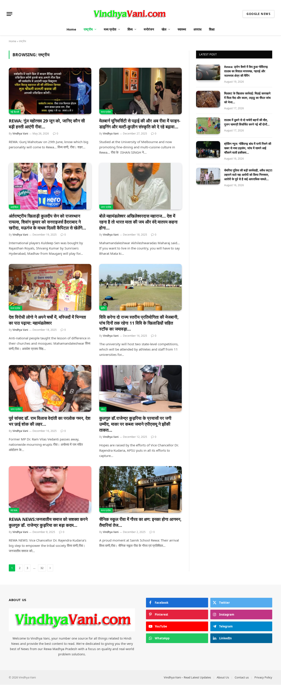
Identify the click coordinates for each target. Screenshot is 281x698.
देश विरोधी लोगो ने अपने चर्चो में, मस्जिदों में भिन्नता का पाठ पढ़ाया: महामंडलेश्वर (47, 320)
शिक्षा (211, 29)
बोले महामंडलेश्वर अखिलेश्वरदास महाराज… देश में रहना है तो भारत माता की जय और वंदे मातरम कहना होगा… (138, 222)
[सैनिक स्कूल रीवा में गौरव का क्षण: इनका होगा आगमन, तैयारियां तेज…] (140, 489)
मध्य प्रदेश (110, 29)
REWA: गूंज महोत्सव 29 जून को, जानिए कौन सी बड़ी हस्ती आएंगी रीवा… (47, 124)
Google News (258, 14)
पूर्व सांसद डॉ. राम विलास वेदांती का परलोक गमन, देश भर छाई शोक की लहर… (49, 421)
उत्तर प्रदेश (106, 207)
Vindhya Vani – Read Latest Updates (187, 677)
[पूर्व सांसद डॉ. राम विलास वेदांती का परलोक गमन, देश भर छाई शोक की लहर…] (50, 388)
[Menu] (9, 14)
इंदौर (103, 308)
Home (71, 29)
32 (41, 568)
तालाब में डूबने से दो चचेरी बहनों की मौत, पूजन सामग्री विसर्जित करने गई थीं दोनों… (247, 122)
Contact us (242, 677)
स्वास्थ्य (182, 29)
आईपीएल (14, 207)
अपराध (197, 29)
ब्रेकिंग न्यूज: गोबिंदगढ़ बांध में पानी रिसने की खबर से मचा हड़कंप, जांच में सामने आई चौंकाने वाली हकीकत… (247, 148)
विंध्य (130, 29)
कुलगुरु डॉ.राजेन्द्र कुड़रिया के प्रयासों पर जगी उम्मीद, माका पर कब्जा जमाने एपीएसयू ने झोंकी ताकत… (135, 424)
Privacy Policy (263, 677)
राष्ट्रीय (88, 29)
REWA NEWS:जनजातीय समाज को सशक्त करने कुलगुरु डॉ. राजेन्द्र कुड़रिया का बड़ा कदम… (48, 522)
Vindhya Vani (20, 133)
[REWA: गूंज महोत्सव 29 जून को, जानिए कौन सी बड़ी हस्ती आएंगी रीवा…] (50, 91)
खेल (164, 29)
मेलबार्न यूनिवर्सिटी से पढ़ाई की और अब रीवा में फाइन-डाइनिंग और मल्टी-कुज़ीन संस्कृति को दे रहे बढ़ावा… (139, 124)
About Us (223, 677)
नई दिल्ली (15, 111)
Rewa (14, 510)
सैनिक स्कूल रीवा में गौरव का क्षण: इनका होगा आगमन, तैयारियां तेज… (140, 522)
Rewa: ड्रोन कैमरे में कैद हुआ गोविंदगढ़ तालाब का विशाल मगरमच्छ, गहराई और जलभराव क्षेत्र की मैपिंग (246, 71)
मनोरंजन (149, 29)
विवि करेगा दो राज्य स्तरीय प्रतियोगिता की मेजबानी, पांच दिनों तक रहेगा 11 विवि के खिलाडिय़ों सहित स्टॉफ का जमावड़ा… (139, 323)
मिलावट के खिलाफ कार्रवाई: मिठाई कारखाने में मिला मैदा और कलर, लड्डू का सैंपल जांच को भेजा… (247, 97)
